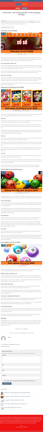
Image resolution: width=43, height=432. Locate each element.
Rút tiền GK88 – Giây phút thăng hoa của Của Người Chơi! (15, 403)
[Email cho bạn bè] (22, 329)
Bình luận (4, 355)
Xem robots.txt (19, 427)
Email (3, 370)
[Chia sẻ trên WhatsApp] (16, 329)
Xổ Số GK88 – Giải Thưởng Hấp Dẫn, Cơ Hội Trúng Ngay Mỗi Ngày (17, 392)
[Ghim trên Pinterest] (24, 329)
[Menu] (1, 4)
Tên (3, 364)
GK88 (21, 425)
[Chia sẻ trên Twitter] (20, 329)
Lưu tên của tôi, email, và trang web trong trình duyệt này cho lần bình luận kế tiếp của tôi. (19, 380)
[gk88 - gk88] (21, 4)
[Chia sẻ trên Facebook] (18, 329)
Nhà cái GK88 (2, 420)
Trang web (4, 375)
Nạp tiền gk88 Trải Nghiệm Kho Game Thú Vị (13, 407)
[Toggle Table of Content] (11, 27)
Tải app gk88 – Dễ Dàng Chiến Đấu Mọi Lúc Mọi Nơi (14, 400)
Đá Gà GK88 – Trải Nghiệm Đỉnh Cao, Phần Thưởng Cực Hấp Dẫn (17, 396)
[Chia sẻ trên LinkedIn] (26, 329)
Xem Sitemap (24, 427)
